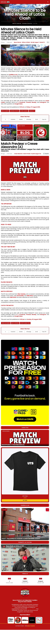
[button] (48, 2)
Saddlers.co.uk (13, 74)
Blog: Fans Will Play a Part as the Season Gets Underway (24, 138)
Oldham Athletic (27, 23)
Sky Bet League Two (36, 153)
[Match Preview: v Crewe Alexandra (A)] (25, 438)
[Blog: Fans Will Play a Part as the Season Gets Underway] (25, 132)
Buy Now (25, 500)
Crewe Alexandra (18, 153)
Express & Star (31, 609)
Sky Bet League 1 (35, 42)
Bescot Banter (17, 23)
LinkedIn (21, 119)
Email (36, 119)
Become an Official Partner (40, 138)
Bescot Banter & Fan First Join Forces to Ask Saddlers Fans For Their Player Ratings (9, 137)
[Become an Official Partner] (41, 132)
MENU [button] (2, 2)
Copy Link (44, 119)
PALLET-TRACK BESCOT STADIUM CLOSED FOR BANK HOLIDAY (21, 538)
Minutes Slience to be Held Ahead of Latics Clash (25, 14)
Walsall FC (42, 42)
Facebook (22, 102)
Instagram (43, 102)
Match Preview (27, 153)
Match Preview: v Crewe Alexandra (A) (13, 444)
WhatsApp (28, 119)
